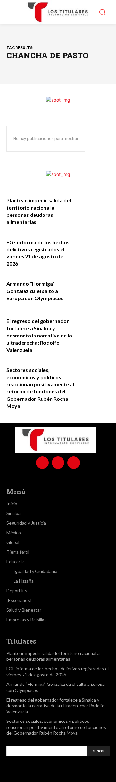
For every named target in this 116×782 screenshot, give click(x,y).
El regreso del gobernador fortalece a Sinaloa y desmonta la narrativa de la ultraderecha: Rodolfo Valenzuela (39, 335)
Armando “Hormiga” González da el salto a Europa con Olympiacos (34, 291)
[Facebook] (42, 462)
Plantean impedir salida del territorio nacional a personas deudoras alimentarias (53, 656)
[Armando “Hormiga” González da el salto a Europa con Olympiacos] (94, 289)
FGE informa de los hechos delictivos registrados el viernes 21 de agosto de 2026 (57, 671)
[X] (73, 462)
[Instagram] (58, 462)
